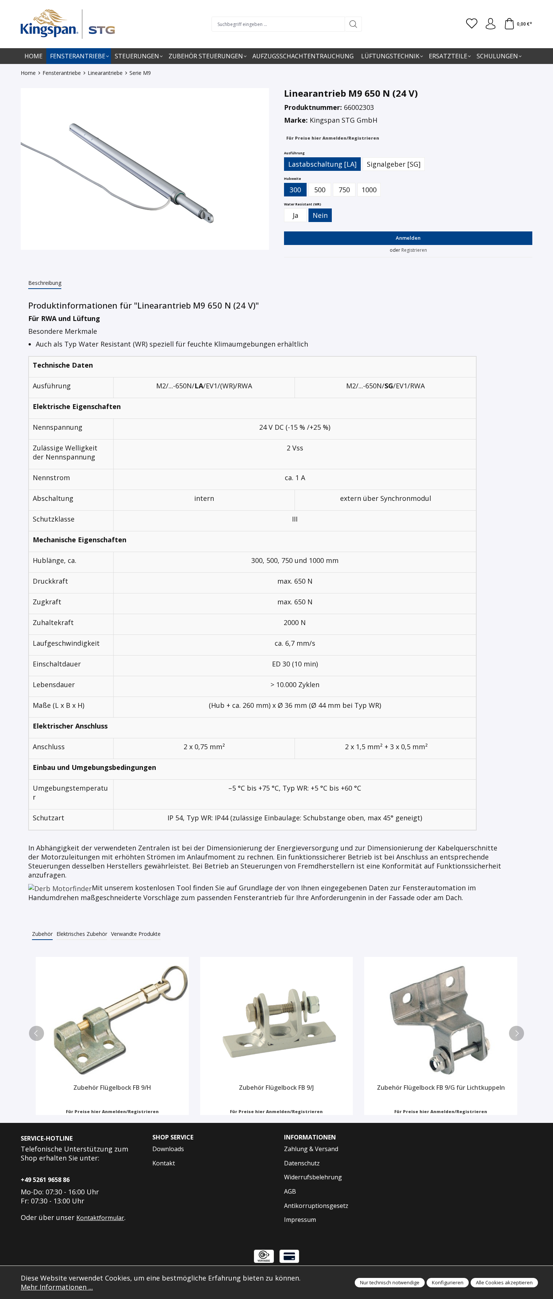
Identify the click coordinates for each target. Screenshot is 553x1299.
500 (319, 189)
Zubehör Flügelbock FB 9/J (276, 1087)
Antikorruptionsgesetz (316, 1206)
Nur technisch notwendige (389, 1282)
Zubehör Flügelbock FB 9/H (112, 1087)
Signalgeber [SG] (394, 164)
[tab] (44, 283)
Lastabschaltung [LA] (322, 164)
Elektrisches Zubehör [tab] (81, 933)
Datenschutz (302, 1163)
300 (295, 189)
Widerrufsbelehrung (313, 1177)
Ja (295, 215)
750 (344, 189)
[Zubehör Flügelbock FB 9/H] (112, 1020)
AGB (290, 1191)
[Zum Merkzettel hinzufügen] (181, 964)
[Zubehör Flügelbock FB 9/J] (276, 1020)
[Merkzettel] (471, 24)
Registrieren (414, 250)
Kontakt (163, 1163)
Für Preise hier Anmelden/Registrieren (332, 138)
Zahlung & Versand (311, 1149)
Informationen (310, 1137)
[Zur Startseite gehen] (68, 24)
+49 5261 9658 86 (45, 1180)
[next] (516, 1033)
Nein (320, 215)
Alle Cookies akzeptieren (504, 1282)
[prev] (36, 1033)
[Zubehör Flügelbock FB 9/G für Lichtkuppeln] (440, 1020)
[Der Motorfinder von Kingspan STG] (60, 887)
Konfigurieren (447, 1282)
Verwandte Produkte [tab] (136, 933)
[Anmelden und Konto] (490, 24)
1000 (369, 189)
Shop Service (172, 1137)
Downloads (168, 1149)
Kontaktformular (100, 1218)
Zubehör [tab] (42, 933)
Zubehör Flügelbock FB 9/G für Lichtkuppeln (441, 1087)
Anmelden (408, 237)
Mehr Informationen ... (57, 1286)
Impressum (300, 1219)
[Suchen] (353, 24)
